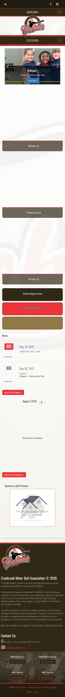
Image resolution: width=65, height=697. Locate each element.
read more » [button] (9, 356)
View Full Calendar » (14, 474)
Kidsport (23, 373)
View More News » (13, 392)
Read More (32, 80)
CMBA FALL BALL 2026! (30, 351)
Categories (32, 40)
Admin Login (33, 691)
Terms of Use (34, 687)
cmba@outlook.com (15, 647)
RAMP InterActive (17, 687)
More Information (17, 662)
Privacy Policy (49, 687)
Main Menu (32, 12)
